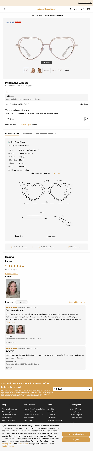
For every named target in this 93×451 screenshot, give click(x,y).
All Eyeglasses (7, 417)
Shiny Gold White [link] (26, 153)
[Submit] (82, 119)
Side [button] (21, 236)
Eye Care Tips (29, 417)
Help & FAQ (28, 420)
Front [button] (17, 236)
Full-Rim (22, 166)
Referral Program (76, 409)
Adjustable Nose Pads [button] (20, 145)
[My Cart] (88, 9)
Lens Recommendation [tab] (45, 133)
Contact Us (51, 415)
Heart (7, 86)
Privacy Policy (21, 395)
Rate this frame (11, 274)
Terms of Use (22, 443)
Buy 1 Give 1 (52, 417)
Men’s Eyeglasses (8, 412)
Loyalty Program (76, 412)
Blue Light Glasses (8, 420)
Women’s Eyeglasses (9, 409)
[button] (46, 62)
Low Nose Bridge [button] (18, 142)
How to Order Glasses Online (34, 409)
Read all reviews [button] (76, 302)
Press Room (52, 412)
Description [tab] (27, 133)
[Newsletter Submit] (89, 389)
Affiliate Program (76, 415)
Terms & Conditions (35, 395)
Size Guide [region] (84, 104)
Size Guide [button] (56, 173)
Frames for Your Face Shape (34, 415)
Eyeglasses (29, 86)
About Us (51, 409)
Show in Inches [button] (51, 237)
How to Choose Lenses (32, 412)
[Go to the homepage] (46, 9)
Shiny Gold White (17, 86)
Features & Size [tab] (12, 133)
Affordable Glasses (9, 415)
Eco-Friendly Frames (55, 420)
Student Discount (76, 417)
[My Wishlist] (82, 9)
